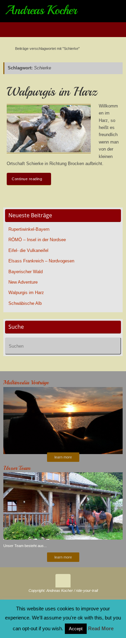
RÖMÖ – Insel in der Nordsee (37, 239)
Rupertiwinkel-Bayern (28, 229)
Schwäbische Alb (25, 303)
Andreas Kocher (41, 10)
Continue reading (27, 179)
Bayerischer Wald (25, 271)
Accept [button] (76, 628)
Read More (101, 628)
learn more (63, 457)
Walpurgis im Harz (52, 91)
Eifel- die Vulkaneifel (28, 250)
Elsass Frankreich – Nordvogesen (41, 261)
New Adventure (23, 282)
